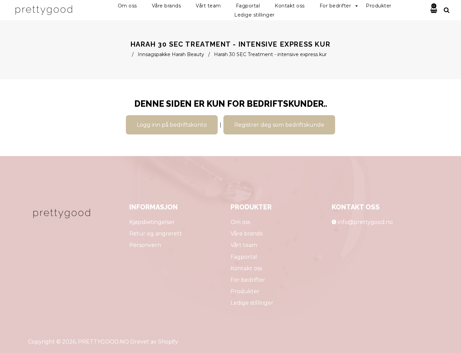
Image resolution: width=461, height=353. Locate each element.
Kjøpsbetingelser (152, 222)
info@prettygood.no (365, 222)
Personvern (145, 245)
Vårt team (244, 245)
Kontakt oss (246, 268)
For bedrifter (248, 280)
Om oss (240, 222)
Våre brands (247, 233)
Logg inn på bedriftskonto (172, 125)
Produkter (245, 291)
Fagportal (244, 257)
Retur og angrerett (155, 233)
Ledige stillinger (252, 303)
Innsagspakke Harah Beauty (171, 54)
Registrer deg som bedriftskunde (279, 125)
